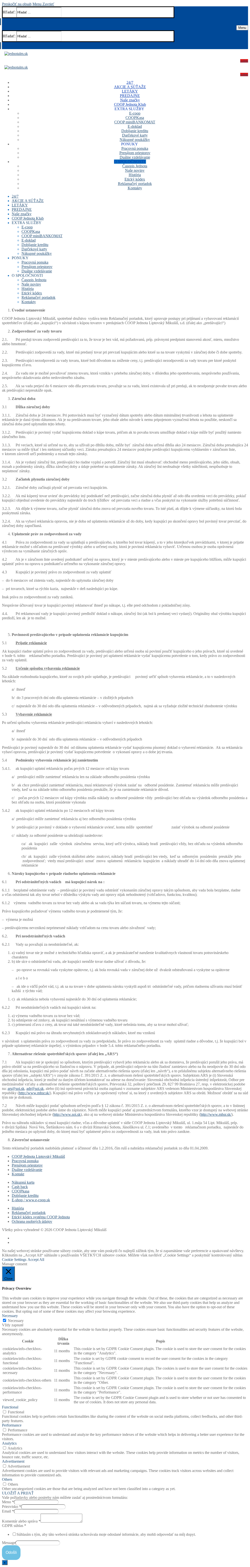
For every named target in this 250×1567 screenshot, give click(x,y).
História (18, 1208)
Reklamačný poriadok (29, 1213)
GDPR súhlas (14, 1526)
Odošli (11, 1552)
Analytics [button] (9, 1443)
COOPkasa (20, 1191)
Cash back (20, 1187)
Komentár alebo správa (21, 1521)
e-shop (244, 61)
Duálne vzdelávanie (27, 1170)
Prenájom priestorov (27, 1165)
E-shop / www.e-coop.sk (31, 1200)
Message (8, 1543)
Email (8, 1511)
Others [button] (7, 1479)
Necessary (16, 1321)
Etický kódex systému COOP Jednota (41, 1217)
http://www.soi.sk (67, 1114)
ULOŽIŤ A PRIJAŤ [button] (18, 1493)
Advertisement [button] (13, 1461)
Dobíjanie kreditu (25, 1195)
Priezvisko (11, 1506)
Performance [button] (11, 1425)
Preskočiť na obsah (16, 4)
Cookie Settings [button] (14, 1259)
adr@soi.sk (35, 1088)
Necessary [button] (10, 1316)
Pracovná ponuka (25, 1161)
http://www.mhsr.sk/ (34, 1093)
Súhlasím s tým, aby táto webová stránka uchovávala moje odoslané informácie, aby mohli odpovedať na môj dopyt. (106, 1534)
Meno (8, 1502)
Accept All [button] (36, 1259)
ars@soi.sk (16, 1088)
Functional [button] (10, 1407)
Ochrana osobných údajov (32, 1221)
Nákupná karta (23, 1182)
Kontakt (18, 1174)
